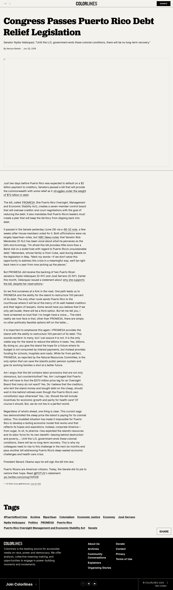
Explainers (94, 562)
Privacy (120, 554)
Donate (163, 4)
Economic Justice (88, 517)
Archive (35, 517)
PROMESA (28, 202)
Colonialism (66, 517)
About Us (94, 544)
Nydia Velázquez (14, 522)
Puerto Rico (64, 522)
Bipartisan (49, 517)
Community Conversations (97, 555)
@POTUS (39, 473)
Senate (92, 528)
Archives (93, 549)
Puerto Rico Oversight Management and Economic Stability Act (44, 528)
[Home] (86, 3)
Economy (109, 517)
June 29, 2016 (35, 484)
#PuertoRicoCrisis (15, 517)
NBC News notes (48, 237)
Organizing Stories (99, 568)
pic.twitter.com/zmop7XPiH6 (21, 477)
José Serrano (126, 517)
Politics (33, 522)
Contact (121, 549)
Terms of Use (124, 559)
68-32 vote (70, 229)
